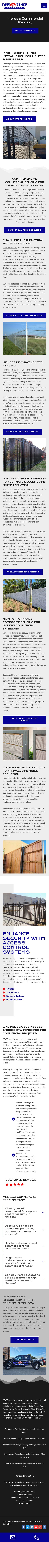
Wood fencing (8, 778)
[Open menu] (44, 5)
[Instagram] (32, 1527)
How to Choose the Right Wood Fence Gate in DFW (24, 1438)
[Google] (40, 1527)
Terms (40, 1521)
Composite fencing (10, 633)
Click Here (27, 1495)
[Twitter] (28, 1527)
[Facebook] (23, 1527)
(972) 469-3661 (28, 1492)
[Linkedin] (44, 1527)
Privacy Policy (32, 1521)
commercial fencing (25, 210)
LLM (9, 1524)
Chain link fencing (10, 247)
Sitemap (23, 1521)
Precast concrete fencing (13, 489)
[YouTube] (36, 1527)
